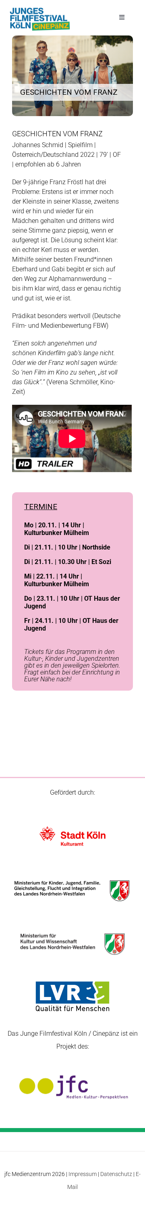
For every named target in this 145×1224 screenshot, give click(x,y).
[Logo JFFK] (40, 10)
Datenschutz (116, 1174)
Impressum (82, 1174)
